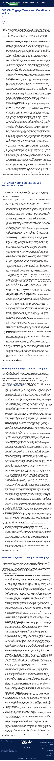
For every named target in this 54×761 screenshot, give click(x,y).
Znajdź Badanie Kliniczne (15, 2)
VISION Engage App (13, 4)
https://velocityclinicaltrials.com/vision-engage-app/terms (37, 37)
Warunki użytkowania (49, 755)
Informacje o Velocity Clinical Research (46, 742)
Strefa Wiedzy (25, 2)
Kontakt (43, 2)
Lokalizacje (32, 2)
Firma (37, 2)
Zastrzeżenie (51, 753)
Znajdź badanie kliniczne (49, 740)
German (3, 21)
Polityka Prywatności (49, 750)
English (3, 16)
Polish (3, 23)
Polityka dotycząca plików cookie (47, 748)
